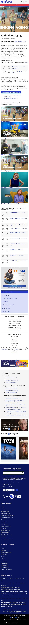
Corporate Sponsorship (6, 552)
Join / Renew (6, 622)
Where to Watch (6, 308)
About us (12, 619)
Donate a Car (4, 554)
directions (21, 482)
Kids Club (3, 559)
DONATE (14, 5)
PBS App (16, 349)
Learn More (14, 353)
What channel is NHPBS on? (7, 539)
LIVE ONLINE (5, 349)
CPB (18, 617)
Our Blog (3, 507)
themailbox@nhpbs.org (9, 486)
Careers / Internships (5, 513)
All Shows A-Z (5, 295)
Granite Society (4, 556)
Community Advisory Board (7, 517)
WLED (19, 610)
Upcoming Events (5, 567)
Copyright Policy (4, 522)
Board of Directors (5, 511)
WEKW (23, 610)
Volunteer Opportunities (6, 569)
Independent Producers (6, 526)
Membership (4, 561)
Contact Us (5, 301)
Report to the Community (6, 534)
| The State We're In (14, 591)
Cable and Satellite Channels (14, 330)
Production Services (5, 530)
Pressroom (3, 528)
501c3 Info (3, 509)
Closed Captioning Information (9, 298)
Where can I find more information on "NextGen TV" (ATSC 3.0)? (15, 401)
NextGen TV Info (6, 311)
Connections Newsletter (11, 382)
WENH (15, 610)
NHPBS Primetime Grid (11, 378)
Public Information (5, 532)
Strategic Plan (4, 537)
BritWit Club (3, 550)
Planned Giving (4, 565)
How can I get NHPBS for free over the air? (16, 415)
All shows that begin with (11, 98)
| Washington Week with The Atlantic (13, 602)
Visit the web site (11, 92)
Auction (2, 548)
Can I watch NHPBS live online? (13, 398)
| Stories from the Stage (10, 587)
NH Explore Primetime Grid (12, 380)
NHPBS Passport (4, 563)
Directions (24, 619)
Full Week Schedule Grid (8, 305)
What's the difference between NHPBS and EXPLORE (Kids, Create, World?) (16, 408)
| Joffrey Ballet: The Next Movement (10, 589)
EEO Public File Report (8, 611)
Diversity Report (4, 524)
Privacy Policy (13, 622)
